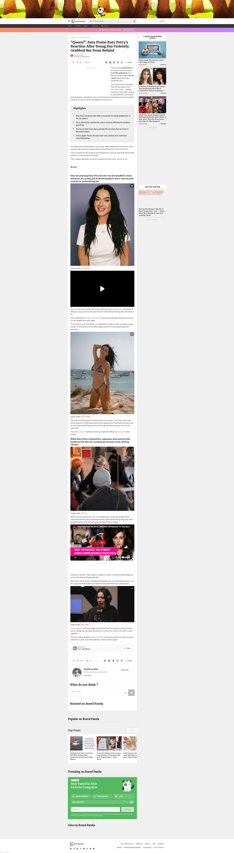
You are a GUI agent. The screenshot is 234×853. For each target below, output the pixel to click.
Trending (78, 26)
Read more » (88, 675)
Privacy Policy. (100, 815)
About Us (147, 844)
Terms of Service (159, 847)
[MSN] (90, 848)
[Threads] (87, 848)
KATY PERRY (85, 268)
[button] (129, 730)
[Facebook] (70, 848)
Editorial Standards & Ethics (132, 847)
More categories (78, 802)
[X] (80, 848)
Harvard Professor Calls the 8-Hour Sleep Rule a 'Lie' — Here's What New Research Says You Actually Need (152, 212)
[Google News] (94, 848)
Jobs (153, 844)
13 (143, 124)
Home (70, 26)
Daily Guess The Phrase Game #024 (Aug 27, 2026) (151, 61)
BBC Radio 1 (85, 625)
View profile (125, 670)
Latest (85, 26)
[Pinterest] (77, 848)
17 (143, 93)
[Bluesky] (84, 848)
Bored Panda (77, 844)
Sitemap (119, 847)
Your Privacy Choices (127, 844)
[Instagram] (74, 848)
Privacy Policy (147, 847)
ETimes (84, 513)
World (73, 37)
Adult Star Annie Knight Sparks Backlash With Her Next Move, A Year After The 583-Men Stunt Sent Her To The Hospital (152, 118)
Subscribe (127, 809)
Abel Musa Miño (78, 55)
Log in (162, 21)
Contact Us (161, 844)
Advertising (139, 844)
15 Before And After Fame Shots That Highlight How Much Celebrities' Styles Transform (152, 89)
